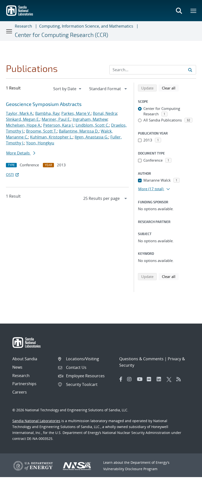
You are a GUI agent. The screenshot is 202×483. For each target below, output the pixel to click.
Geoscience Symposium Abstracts (44, 104)
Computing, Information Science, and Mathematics (86, 26)
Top (187, 477)
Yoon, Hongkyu (40, 143)
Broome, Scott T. (41, 131)
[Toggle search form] (178, 10)
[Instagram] (131, 379)
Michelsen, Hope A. (23, 125)
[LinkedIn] (160, 379)
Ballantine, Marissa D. (79, 131)
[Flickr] (150, 379)
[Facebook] (121, 379)
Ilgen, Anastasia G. (91, 137)
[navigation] (67, 89)
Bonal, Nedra (105, 113)
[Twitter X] (170, 379)
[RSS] (180, 379)
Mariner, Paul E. (56, 119)
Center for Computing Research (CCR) (61, 34)
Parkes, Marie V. (76, 113)
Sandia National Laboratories (36, 420)
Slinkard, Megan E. (23, 119)
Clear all (170, 87)
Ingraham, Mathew (90, 119)
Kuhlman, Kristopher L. (51, 137)
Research (23, 26)
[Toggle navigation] (9, 31)
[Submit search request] (190, 69)
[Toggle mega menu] (193, 10)
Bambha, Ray (47, 113)
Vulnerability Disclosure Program (130, 468)
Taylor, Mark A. (19, 113)
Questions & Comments (141, 359)
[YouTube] (140, 379)
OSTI (10, 174)
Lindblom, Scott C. (92, 125)
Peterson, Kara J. (58, 125)
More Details (18, 153)
